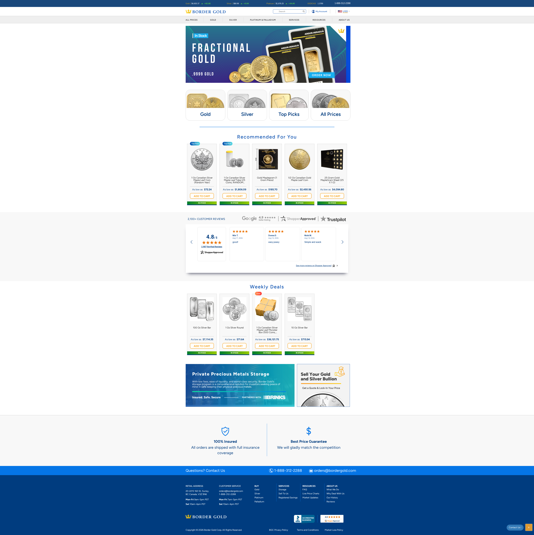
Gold (256, 489)
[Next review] (342, 242)
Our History (332, 497)
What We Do (333, 489)
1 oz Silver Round (234, 327)
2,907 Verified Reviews (211, 246)
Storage (282, 489)
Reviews (331, 501)
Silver (257, 493)
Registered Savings (288, 497)
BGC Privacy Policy (278, 530)
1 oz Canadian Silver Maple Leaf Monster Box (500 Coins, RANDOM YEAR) (267, 330)
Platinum (258, 497)
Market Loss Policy (334, 530)
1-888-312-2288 (342, 3)
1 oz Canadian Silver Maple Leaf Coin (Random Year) (202, 180)
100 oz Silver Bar (202, 327)
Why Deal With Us (335, 493)
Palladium (259, 501)
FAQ (304, 489)
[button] (202, 196)
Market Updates (310, 497)
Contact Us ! (515, 527)
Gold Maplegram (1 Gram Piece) (267, 179)
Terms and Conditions (308, 530)
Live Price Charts (310, 493)
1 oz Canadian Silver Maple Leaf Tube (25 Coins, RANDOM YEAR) (234, 180)
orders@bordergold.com (335, 471)
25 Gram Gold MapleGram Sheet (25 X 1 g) (332, 180)
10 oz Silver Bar (299, 327)
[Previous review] (191, 242)
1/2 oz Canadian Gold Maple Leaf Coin (299, 179)
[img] (212, 242)
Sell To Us (283, 493)
